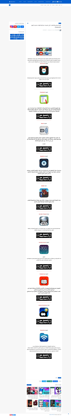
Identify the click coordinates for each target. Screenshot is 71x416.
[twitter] (13, 1)
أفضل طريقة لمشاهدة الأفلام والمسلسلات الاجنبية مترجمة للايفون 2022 (56, 409)
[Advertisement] (35, 14)
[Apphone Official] (57, 1)
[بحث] (9, 5)
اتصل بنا (24, 1)
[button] (55, 381)
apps (59, 23)
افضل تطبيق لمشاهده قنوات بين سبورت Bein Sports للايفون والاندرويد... (56, 397)
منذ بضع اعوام (58, 394)
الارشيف (20, 1)
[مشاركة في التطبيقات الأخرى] (40, 381)
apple (18, 34)
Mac (22, 34)
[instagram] (11, 1)
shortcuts (21, 38)
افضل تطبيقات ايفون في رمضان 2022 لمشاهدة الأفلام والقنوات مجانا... (44, 397)
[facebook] (14, 1)
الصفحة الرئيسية (48, 1)
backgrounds (21, 36)
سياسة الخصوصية (41, 1)
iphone (16, 36)
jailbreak (12, 36)
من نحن (35, 1)
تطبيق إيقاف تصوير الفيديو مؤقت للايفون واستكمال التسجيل (32, 409)
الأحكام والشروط (30, 1)
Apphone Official (51, 414)
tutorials (15, 38)
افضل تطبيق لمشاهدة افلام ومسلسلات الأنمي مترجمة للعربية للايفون (44, 409)
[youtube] (9, 1)
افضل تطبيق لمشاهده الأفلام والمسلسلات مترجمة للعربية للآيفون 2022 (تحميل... (33, 397)
